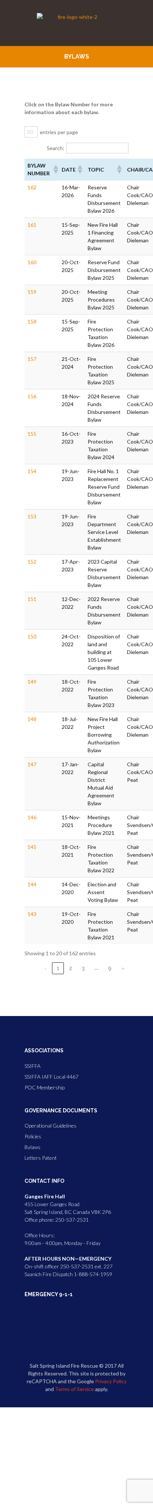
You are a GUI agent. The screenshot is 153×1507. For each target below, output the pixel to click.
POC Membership (45, 1087)
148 (31, 719)
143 (31, 914)
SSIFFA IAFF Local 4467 (51, 1076)
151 (31, 599)
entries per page (59, 132)
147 (31, 764)
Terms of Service (74, 1389)
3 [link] (83, 968)
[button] (54, 169)
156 (31, 396)
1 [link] (58, 968)
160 (31, 262)
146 (31, 817)
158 (31, 321)
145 (31, 847)
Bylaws (32, 1147)
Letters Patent (41, 1158)
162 (31, 187)
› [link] (123, 968)
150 (31, 636)
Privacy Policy (111, 1381)
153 (31, 516)
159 (31, 292)
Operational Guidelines (50, 1125)
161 (31, 225)
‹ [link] (45, 968)
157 (31, 359)
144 (31, 884)
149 (31, 681)
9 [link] (109, 968)
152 (31, 561)
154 (31, 471)
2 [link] (70, 968)
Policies (33, 1136)
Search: (55, 148)
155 (31, 434)
